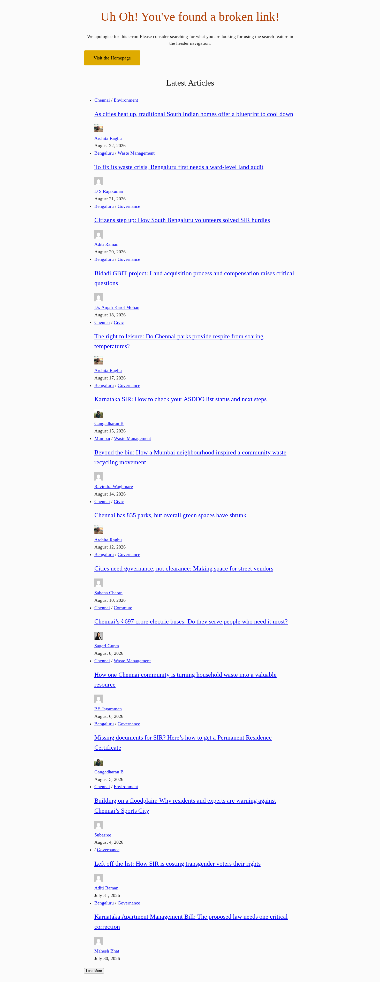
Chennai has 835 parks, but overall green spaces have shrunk (170, 515)
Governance (129, 206)
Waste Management (136, 153)
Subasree (102, 835)
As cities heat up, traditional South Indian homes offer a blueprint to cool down (193, 114)
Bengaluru (104, 153)
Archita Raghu (108, 138)
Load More (94, 971)
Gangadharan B (109, 423)
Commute (123, 607)
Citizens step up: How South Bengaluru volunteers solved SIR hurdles (182, 220)
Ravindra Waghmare (113, 486)
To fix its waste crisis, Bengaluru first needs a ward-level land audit (178, 167)
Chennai (102, 100)
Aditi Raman (106, 244)
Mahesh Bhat (106, 951)
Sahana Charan (108, 592)
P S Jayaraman (108, 708)
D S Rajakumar (108, 191)
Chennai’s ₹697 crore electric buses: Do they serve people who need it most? (191, 621)
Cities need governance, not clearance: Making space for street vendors (183, 568)
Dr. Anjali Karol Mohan (116, 307)
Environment (126, 100)
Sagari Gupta (106, 645)
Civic (119, 322)
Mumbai (102, 438)
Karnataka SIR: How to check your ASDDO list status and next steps (180, 399)
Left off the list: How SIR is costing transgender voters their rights (177, 863)
